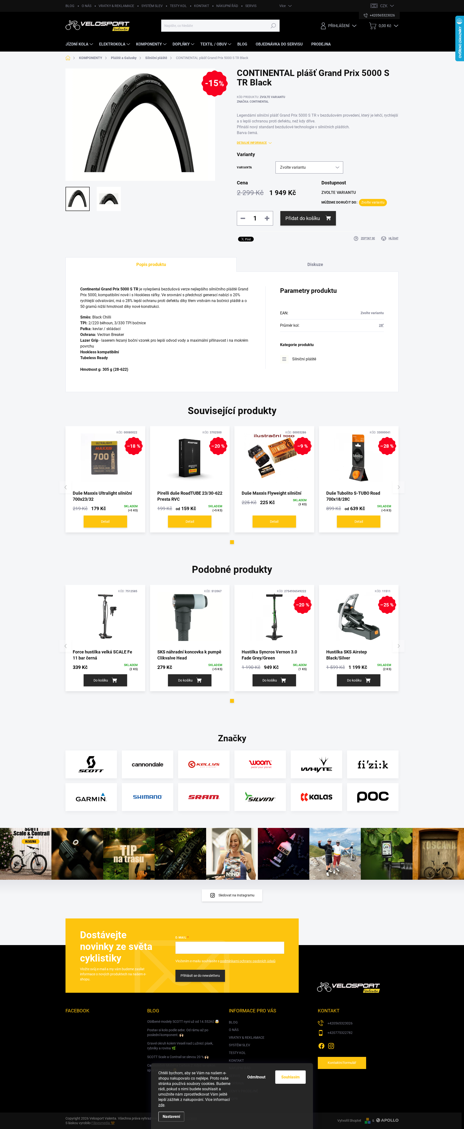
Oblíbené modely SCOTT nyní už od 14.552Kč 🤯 (183, 1021)
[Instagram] (331, 1045)
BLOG (69, 6)
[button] (232, 542)
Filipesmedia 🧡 (103, 1123)
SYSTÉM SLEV (152, 6)
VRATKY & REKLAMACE (116, 6)
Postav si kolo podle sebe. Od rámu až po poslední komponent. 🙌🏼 (177, 1032)
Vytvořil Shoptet (349, 1120)
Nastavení (171, 1116)
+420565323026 (340, 1023)
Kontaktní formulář (342, 1063)
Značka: (253, 101)
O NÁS (86, 6)
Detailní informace (252, 142)
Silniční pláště (304, 359)
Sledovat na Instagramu (236, 895)
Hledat (273, 26)
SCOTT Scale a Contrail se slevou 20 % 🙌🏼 (178, 1057)
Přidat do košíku (302, 218)
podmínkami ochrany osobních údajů (248, 961)
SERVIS (250, 6)
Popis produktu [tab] (151, 264)
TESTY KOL (178, 6)
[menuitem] (79, 44)
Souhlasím (290, 1077)
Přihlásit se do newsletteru (200, 975)
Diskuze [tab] (315, 264)
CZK (383, 6)
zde (161, 1105)
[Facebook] (321, 1045)
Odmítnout (256, 1077)
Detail (105, 521)
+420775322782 (340, 1033)
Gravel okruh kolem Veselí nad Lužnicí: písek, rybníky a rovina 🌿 (180, 1045)
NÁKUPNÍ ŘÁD (227, 6)
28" (381, 325)
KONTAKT (201, 6)
